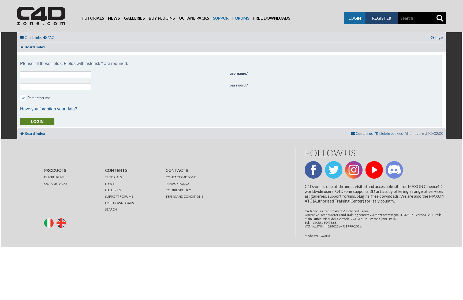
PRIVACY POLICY (178, 184)
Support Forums (231, 18)
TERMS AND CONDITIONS (184, 196)
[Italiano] (50, 223)
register (381, 18)
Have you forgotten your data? (48, 109)
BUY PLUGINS (54, 177)
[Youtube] (374, 170)
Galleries (134, 18)
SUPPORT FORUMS (119, 196)
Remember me (38, 98)
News (114, 18)
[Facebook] (313, 170)
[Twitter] (333, 170)
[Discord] (394, 170)
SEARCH (111, 209)
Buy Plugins (162, 18)
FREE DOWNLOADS (119, 203)
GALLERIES (113, 190)
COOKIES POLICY (178, 190)
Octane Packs (194, 18)
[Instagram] (354, 170)
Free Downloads (271, 18)
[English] (62, 223)
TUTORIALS (113, 177)
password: (238, 85)
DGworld (323, 236)
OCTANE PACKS (55, 184)
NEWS (109, 184)
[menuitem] (49, 38)
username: (238, 73)
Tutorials (92, 18)
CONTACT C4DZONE (181, 177)
